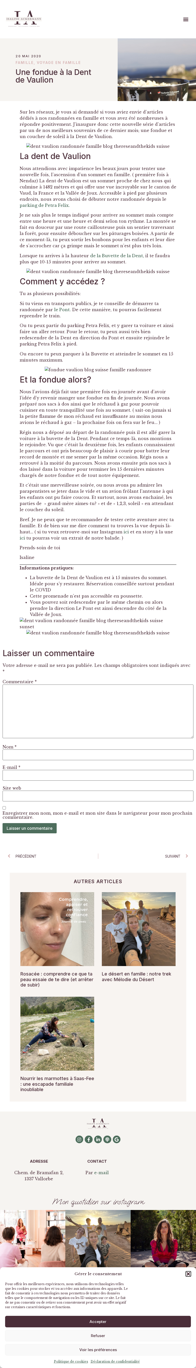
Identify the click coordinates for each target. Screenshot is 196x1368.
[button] (188, 1273)
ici (126, 531)
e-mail (101, 1172)
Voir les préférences (98, 1349)
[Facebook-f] (89, 1139)
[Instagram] (79, 1139)
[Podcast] (107, 1139)
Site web (12, 788)
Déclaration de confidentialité (115, 1361)
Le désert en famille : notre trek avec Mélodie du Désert (136, 976)
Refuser (98, 1335)
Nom (10, 747)
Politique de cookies (71, 1361)
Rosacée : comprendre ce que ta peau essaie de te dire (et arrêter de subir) (56, 979)
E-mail (11, 767)
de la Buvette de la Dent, (117, 255)
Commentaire (20, 682)
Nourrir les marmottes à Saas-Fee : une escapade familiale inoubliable (57, 1084)
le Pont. (62, 309)
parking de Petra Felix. (45, 205)
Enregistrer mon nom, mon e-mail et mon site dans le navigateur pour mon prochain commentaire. (97, 815)
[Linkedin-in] (98, 1139)
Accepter (98, 1321)
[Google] (117, 1139)
